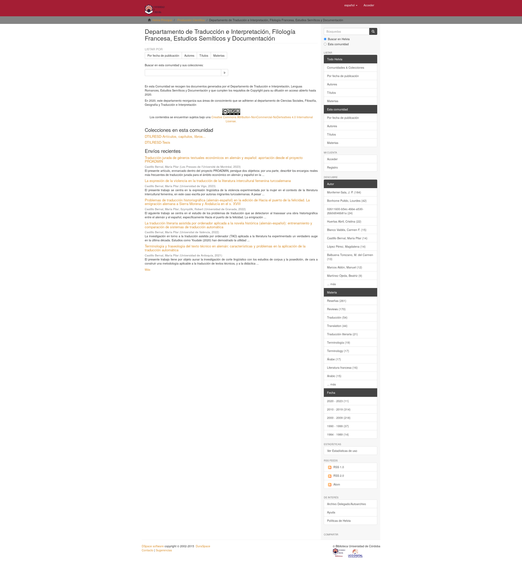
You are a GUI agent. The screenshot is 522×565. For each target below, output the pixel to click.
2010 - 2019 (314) (339, 409)
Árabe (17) (334, 359)
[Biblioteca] (339, 553)
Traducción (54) (337, 317)
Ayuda (331, 512)
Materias (219, 55)
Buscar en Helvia (339, 39)
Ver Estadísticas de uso (342, 451)
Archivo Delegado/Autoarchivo (346, 504)
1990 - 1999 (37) (338, 426)
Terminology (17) (338, 351)
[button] (351, 5)
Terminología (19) (338, 342)
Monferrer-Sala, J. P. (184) (344, 192)
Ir (225, 73)
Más (147, 269)
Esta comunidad (338, 44)
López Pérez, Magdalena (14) (346, 246)
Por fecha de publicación (163, 55)
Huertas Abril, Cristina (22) (344, 221)
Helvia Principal (162, 20)
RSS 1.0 (338, 467)
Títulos (203, 55)
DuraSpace (203, 546)
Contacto (147, 550)
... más (331, 284)
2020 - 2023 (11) (338, 401)
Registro (332, 167)
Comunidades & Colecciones (345, 67)
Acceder (332, 159)
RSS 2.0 (338, 475)
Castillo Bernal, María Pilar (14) (347, 238)
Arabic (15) (334, 376)
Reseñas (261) (336, 301)
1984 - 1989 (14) (338, 434)
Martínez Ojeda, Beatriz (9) (344, 276)
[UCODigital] (355, 553)
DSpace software (153, 546)
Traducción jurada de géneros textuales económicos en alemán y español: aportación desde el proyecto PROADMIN (224, 159)
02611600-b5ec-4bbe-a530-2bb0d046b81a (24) (345, 211)
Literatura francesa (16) (342, 367)
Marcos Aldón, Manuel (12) (344, 267)
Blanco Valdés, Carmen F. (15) (346, 230)
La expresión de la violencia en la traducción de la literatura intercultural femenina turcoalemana (218, 180)
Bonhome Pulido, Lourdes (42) (347, 201)
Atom (336, 484)
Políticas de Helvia (339, 521)
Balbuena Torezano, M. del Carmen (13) (350, 257)
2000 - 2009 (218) (339, 418)
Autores (189, 55)
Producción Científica (191, 20)
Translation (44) (337, 326)
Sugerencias (164, 550)
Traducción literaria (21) (342, 334)
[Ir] (373, 31)
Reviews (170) (336, 309)
